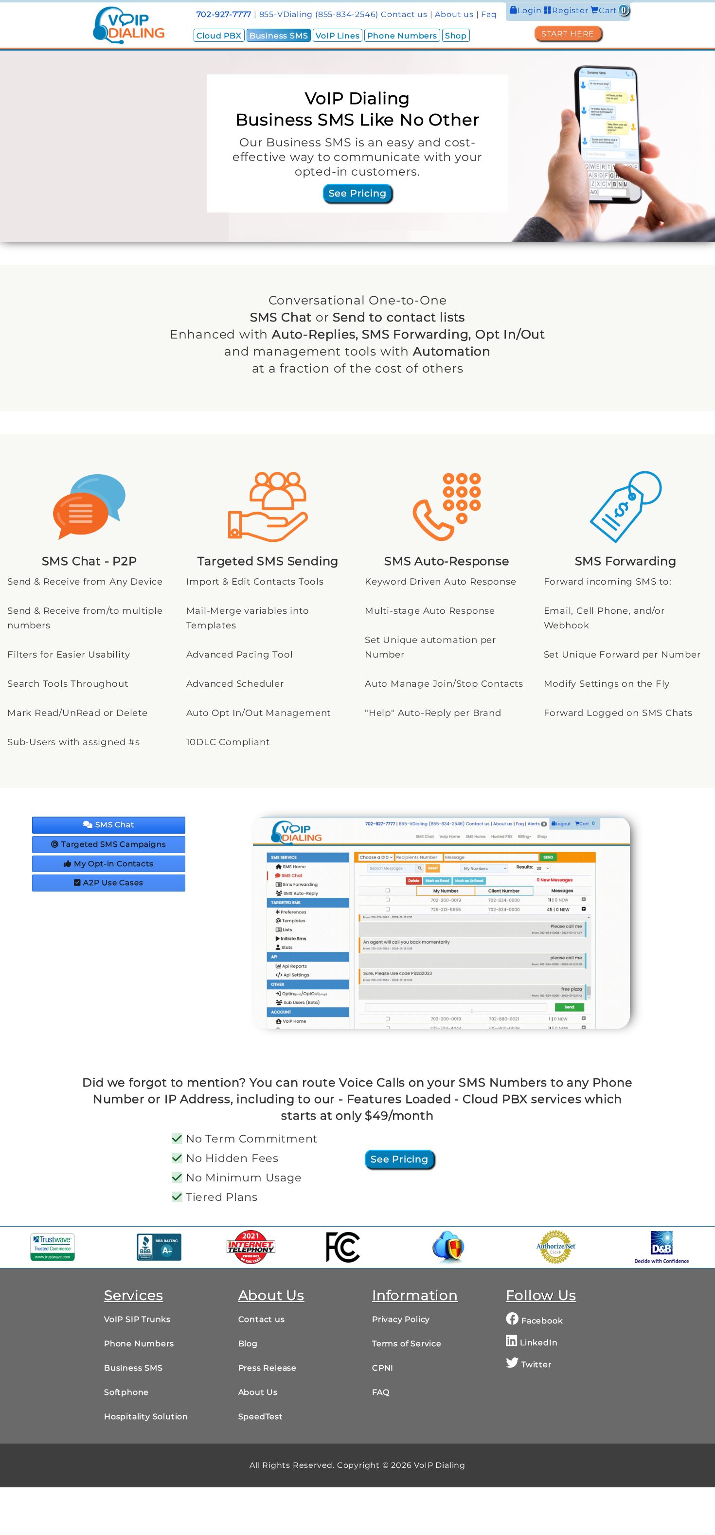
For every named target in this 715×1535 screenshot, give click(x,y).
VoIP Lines (337, 35)
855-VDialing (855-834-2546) (319, 14)
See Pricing (358, 193)
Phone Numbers (402, 35)
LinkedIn (537, 1342)
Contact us (404, 14)
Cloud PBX (219, 35)
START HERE (567, 33)
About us (454, 14)
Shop (456, 35)
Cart (612, 10)
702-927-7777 (224, 14)
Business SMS (279, 35)
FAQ (380, 1392)
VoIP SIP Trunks (137, 1319)
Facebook (541, 1320)
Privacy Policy (401, 1319)
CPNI (382, 1368)
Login (531, 10)
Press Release (267, 1368)
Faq (489, 14)
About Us (258, 1392)
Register (571, 10)
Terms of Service (407, 1343)
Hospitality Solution (146, 1416)
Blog (248, 1343)
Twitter (535, 1364)
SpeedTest (260, 1416)
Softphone (126, 1392)
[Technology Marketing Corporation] (251, 1247)
